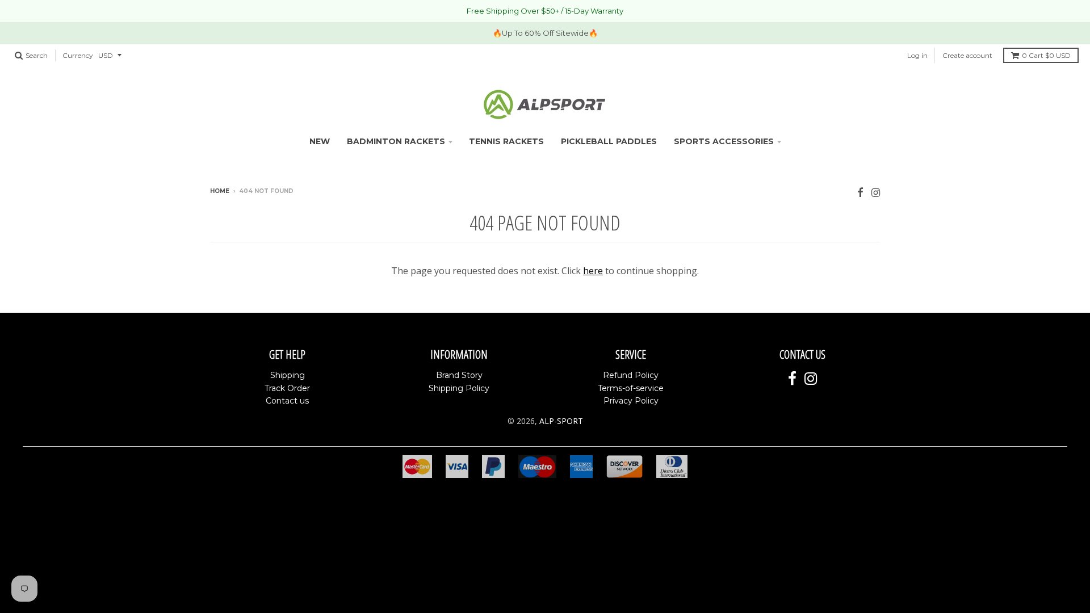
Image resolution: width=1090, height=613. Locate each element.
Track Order (287, 388)
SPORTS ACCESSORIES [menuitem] (724, 141)
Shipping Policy (459, 388)
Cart (1046, 55)
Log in (917, 55)
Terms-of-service (631, 388)
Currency (77, 55)
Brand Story (459, 375)
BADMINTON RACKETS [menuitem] (396, 141)
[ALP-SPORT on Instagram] (875, 192)
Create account (967, 55)
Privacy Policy (631, 401)
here (593, 270)
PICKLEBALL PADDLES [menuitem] (609, 141)
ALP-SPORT (561, 420)
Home (219, 191)
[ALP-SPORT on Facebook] (860, 192)
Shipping (287, 375)
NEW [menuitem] (319, 141)
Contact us (287, 401)
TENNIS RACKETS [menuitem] (506, 141)
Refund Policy (631, 375)
